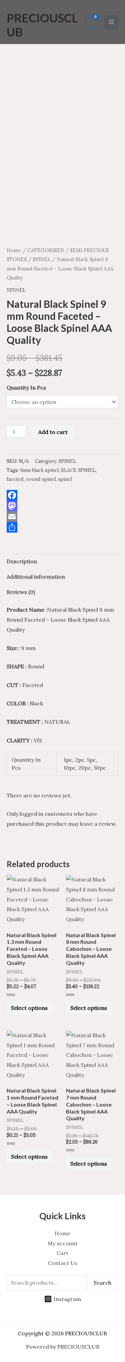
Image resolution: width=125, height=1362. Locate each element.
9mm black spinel (39, 470)
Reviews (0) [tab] (21, 592)
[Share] (62, 527)
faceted (15, 479)
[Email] (62, 516)
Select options (29, 1007)
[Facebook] (62, 495)
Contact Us (62, 1263)
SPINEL (42, 259)
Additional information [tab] (36, 576)
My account (63, 1243)
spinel (65, 479)
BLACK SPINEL (78, 470)
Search (102, 1282)
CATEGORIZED (45, 250)
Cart (62, 1253)
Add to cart (53, 432)
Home (14, 250)
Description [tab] (22, 561)
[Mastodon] (62, 506)
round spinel (41, 479)
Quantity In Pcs (26, 387)
